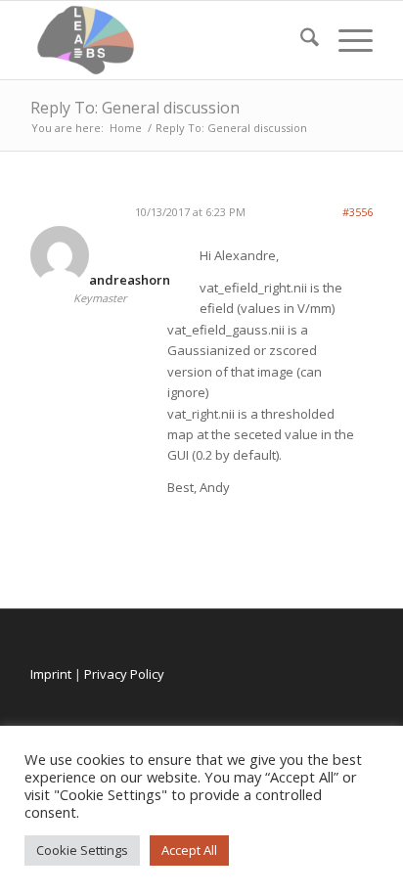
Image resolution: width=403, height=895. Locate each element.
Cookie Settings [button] (82, 850)
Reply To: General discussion (135, 107)
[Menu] (346, 40)
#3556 (357, 211)
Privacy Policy (124, 674)
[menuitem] (300, 40)
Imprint (50, 674)
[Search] (300, 40)
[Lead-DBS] (167, 40)
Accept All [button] (189, 850)
